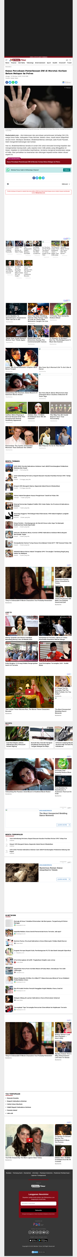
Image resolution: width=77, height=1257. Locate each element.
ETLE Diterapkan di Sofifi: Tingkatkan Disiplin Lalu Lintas (34, 960)
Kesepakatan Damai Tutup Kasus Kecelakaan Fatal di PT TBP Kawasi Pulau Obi (42, 543)
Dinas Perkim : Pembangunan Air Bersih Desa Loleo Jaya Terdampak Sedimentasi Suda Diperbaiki (39, 524)
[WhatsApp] (13, 82)
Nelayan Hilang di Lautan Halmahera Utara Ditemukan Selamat (37, 998)
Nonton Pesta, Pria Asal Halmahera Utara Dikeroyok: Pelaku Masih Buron (40, 941)
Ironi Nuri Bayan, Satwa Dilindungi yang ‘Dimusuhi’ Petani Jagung (16, 744)
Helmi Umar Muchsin (14, 1104)
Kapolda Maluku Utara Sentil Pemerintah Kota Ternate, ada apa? (37, 931)
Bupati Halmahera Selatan (17, 1101)
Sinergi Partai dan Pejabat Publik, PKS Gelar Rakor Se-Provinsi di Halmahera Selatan (41, 505)
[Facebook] (6, 82)
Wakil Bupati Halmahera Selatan (19, 1107)
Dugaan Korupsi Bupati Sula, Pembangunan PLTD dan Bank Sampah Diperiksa (42, 950)
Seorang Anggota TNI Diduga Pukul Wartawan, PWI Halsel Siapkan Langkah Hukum (41, 514)
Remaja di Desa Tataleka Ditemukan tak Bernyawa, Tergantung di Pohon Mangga (41, 922)
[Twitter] (10, 82)
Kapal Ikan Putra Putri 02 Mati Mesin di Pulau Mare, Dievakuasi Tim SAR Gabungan (39, 969)
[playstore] (43, 1240)
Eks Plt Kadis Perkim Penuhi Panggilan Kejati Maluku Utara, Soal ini (38, 988)
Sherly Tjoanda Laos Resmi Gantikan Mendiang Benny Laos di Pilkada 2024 (18, 638)
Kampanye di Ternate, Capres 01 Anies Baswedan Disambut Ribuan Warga (53, 638)
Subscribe (38, 1210)
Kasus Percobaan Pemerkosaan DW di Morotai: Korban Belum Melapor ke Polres (33, 162)
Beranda (8, 66)
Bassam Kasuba (13, 1098)
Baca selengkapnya (14, 158)
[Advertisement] (38, 11)
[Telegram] (16, 82)
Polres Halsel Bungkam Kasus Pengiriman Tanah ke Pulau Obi (36, 495)
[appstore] (33, 1240)
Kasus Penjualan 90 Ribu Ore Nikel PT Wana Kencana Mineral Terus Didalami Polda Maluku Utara (41, 979)
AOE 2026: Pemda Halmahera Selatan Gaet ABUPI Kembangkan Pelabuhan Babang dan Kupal (41, 467)
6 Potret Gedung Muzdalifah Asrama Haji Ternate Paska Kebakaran (66, 744)
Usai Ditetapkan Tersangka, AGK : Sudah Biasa (53, 664)
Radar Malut (14, 78)
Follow (67, 170)
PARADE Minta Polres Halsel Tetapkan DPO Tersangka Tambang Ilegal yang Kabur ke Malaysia (41, 552)
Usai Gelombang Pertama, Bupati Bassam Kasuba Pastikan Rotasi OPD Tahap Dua (42, 476)
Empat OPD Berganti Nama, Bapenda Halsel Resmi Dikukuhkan (37, 486)
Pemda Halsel (12, 1110)
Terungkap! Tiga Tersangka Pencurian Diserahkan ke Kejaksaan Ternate (40, 1007)
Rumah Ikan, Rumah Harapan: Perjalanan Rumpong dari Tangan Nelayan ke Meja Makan (41, 745)
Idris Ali (10, 1113)
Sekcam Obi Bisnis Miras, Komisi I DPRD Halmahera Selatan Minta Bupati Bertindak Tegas (40, 533)
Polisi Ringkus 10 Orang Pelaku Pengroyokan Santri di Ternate (21, 664)
